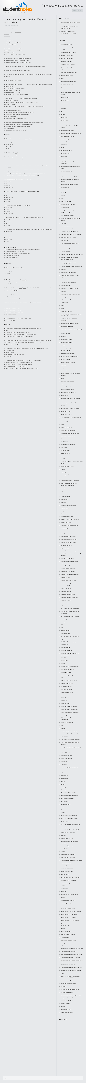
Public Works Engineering (67, 846)
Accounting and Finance (66, 44)
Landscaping (64, 619)
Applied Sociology (65, 97)
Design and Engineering (66, 311)
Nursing (62, 750)
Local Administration (65, 647)
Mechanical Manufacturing (67, 689)
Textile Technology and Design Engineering (71, 970)
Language (63, 621)
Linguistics (63, 639)
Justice (62, 605)
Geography (63, 472)
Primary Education (65, 827)
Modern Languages (65, 703)
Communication (64, 240)
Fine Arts (63, 439)
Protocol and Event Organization (68, 832)
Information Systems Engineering (68, 580)
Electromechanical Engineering (68, 353)
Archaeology (64, 105)
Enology (62, 405)
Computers (63, 269)
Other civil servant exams (66, 758)
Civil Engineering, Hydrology (67, 215)
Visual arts (63, 1006)
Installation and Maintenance (67, 585)
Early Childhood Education (67, 326)
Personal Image (64, 778)
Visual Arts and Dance (66, 1009)
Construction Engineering (66, 279)
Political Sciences (65, 821)
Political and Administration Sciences (69, 818)
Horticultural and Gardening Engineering (70, 519)
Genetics (63, 469)
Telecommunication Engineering (68, 951)
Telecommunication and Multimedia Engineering (72, 948)
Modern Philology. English (67, 722)
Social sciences (64, 888)
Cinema (62, 198)
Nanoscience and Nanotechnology (69, 731)
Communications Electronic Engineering (70, 246)
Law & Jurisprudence (65, 630)
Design (62, 308)
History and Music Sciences (67, 516)
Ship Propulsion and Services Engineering (70, 877)
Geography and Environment (67, 475)
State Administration (65, 925)
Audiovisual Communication (67, 130)
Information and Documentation (68, 571)
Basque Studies (64, 142)
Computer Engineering (66, 251)
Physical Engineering (65, 804)
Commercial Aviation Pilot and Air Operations (71, 234)
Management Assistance (66, 650)
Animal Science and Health (67, 84)
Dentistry (63, 305)
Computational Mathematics (67, 248)
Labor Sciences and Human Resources (70, 616)
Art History (63, 114)
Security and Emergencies (67, 868)
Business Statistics (65, 190)
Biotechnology (64, 156)
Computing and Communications (68, 272)
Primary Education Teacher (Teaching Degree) (71, 829)
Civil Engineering (65, 207)
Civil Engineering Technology (67, 210)
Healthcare (63, 502)
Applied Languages (65, 89)
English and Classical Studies (67, 384)
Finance (62, 424)
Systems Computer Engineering (68, 934)
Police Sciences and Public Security (69, 815)
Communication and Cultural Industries (70, 243)
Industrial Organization (66, 565)
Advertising (63, 49)
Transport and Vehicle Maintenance (69, 998)
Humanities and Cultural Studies (68, 536)
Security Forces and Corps (67, 871)
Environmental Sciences (66, 414)
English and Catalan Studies (67, 381)
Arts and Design (64, 120)
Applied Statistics (65, 100)
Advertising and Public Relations (68, 52)
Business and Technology (66, 171)
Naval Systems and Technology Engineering (71, 747)
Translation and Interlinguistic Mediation (70, 989)
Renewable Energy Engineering (68, 854)
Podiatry (62, 812)
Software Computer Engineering (68, 900)
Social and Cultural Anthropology (68, 880)
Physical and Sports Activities (67, 798)
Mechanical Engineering (66, 686)
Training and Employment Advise (68, 983)
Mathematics (64, 678)
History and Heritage (65, 513)
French (62, 456)
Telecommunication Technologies (68, 964)
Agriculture (63, 69)
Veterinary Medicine (65, 1003)
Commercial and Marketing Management (70, 231)
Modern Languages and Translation (69, 715)
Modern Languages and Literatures (69, 706)
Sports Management (65, 923)
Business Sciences (65, 187)
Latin (62, 624)
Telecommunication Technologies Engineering (71, 967)
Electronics (63, 365)
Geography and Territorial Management (70, 480)
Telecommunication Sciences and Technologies (71, 954)
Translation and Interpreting (67, 992)
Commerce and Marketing (67, 226)
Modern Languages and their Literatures (70, 712)
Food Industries (64, 441)
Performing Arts (64, 775)
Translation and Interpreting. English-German (71, 995)
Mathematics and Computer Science (69, 680)
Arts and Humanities (65, 123)
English (62, 378)
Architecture (63, 108)
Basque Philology (65, 139)
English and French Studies (67, 386)
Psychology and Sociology (67, 838)
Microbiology (64, 700)
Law (62, 627)
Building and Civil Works (66, 159)
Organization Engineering (66, 755)
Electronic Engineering (66, 359)
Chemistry (63, 195)
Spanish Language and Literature (68, 917)
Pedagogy (63, 772)
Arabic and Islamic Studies (67, 103)
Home (6, 12)
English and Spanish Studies (67, 389)
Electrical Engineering (66, 348)
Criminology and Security (66, 297)
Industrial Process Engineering (68, 568)
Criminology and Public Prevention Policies (70, 294)
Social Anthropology (65, 883)
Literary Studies (64, 644)
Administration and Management (68, 47)
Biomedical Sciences (65, 153)
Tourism (62, 973)
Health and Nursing (65, 496)
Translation (63, 986)
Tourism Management (66, 980)
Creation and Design (65, 285)
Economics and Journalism (67, 342)
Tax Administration (65, 937)
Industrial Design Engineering (67, 558)
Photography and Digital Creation (68, 792)
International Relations (66, 600)
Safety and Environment (66, 863)
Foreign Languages (65, 450)
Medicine (63, 695)
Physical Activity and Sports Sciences (69, 795)
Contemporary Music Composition (68, 282)
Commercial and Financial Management (70, 228)
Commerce (63, 223)
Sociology (63, 897)
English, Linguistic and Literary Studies (69, 402)
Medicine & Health (65, 697)
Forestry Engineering (65, 453)
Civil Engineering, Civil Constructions (69, 212)
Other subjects (64, 764)
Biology (62, 147)
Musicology (63, 728)
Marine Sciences (64, 658)
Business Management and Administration (70, 176)
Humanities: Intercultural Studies (68, 542)
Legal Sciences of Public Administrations (70, 636)
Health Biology (64, 499)
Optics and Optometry (66, 752)
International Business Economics (68, 594)
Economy (63, 345)
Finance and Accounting (66, 427)
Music (62, 725)
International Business (66, 591)
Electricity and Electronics (66, 350)
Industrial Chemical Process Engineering (70, 551)
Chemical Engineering (66, 192)
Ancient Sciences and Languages (68, 81)
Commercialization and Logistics (68, 237)
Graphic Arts (63, 491)
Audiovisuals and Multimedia (67, 136)
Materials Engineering (66, 672)
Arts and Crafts (64, 117)
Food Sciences (64, 447)
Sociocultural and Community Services (69, 894)
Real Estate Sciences (65, 848)
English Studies (64, 395)
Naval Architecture (65, 736)
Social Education (64, 886)
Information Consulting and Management (70, 574)
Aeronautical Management (67, 58)
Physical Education (65, 801)
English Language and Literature (68, 392)
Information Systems (65, 577)
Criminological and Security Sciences (69, 288)
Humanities (63, 533)
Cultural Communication (66, 299)
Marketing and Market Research (68, 669)
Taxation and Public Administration (68, 940)
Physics (62, 807)
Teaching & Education (66, 943)
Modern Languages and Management (69, 709)
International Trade (65, 603)
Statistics (63, 928)
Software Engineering (66, 903)
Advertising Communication (67, 55)
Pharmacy (63, 781)
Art (61, 111)
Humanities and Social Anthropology (69, 539)
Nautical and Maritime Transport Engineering (71, 734)
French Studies (64, 459)
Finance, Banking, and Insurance (68, 430)
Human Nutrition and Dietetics (67, 531)
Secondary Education (66, 866)
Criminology (63, 291)
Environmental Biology (66, 411)
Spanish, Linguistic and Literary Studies (70, 920)
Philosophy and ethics (66, 790)
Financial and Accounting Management (70, 433)
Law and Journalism (65, 633)
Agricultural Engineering (66, 67)
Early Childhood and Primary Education (70, 323)
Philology (63, 784)
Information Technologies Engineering (69, 583)
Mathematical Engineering (67, 675)
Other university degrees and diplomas (69, 767)
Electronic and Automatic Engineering (69, 356)
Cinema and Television (66, 201)
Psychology (63, 835)
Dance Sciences (64, 302)
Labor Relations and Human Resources (70, 608)
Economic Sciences (65, 333)
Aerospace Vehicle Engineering (68, 64)
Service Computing (65, 874)
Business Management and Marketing (69, 184)
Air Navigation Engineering (67, 75)
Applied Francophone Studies (67, 87)
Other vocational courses (66, 770)
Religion (63, 851)
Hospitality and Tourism (66, 522)
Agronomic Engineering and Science (69, 72)
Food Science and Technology (68, 444)
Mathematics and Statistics (67, 683)
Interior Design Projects (66, 588)
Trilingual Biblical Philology (67, 1000)
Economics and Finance (66, 339)
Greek (62, 493)
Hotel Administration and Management (69, 525)
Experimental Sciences (66, 421)
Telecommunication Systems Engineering (70, 957)
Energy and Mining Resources (68, 368)
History (62, 511)
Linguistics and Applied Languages (69, 641)
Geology (10, 12)
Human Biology (64, 528)
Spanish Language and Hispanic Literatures (71, 911)
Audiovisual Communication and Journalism (71, 133)
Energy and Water (65, 370)
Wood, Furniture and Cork (66, 1012)
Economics (63, 336)
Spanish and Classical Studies (68, 908)
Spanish (62, 905)
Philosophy (63, 787)
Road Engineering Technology (68, 857)
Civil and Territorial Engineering (68, 204)
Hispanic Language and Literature (68, 505)
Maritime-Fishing (64, 660)
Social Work (63, 891)
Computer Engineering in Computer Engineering (72, 254)
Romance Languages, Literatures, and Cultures (71, 860)
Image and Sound (65, 548)
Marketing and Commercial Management (70, 666)
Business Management (66, 174)
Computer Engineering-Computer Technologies (71, 266)
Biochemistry (64, 144)
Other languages (64, 761)
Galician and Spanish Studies (67, 466)
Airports (62, 78)
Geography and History (66, 477)
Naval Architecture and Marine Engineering (70, 739)
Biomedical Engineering (66, 150)
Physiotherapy (64, 810)
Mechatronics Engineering (67, 692)
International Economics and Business (69, 597)
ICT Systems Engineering (66, 545)
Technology (63, 945)
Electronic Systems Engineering (68, 362)
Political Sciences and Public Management (70, 824)
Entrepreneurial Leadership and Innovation (70, 408)
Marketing (63, 663)
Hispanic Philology (65, 508)
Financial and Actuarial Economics (68, 436)
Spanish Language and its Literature (69, 914)
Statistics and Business (66, 931)
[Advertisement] (38, 39)
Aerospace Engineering (66, 61)
